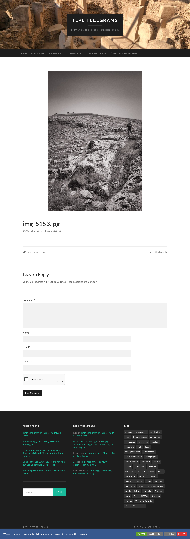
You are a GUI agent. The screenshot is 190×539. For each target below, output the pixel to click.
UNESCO (144, 496)
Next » (158, 251)
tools (127, 496)
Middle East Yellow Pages (85, 441)
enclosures (130, 442)
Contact (117, 53)
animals (128, 432)
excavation (143, 442)
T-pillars (158, 491)
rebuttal (142, 476)
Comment (29, 299)
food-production (132, 452)
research (138, 481)
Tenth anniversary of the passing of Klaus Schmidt (42, 434)
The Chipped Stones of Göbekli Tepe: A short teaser (44, 472)
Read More (170, 534)
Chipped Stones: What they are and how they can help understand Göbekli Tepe (44, 463)
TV (135, 496)
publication (130, 476)
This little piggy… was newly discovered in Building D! (42, 443)
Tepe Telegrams (95, 20)
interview (145, 461)
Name (27, 332)
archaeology (141, 432)
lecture (156, 461)
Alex (75, 461)
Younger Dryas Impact (135, 506)
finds (139, 447)
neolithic (152, 466)
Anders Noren (152, 527)
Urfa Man (155, 496)
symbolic (147, 491)
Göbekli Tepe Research (50, 53)
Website (27, 361)
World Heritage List (143, 501)
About (33, 53)
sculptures (130, 486)
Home (24, 53)
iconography (150, 456)
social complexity (155, 486)
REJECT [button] (181, 534)
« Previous (34, 251)
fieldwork (129, 447)
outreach (129, 471)
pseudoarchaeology (145, 471)
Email (26, 347)
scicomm (158, 481)
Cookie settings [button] (155, 534)
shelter (141, 486)
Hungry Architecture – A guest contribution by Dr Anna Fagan (93, 444)
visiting (128, 501)
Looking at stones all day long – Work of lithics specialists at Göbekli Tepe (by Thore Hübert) (43, 453)
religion (153, 476)
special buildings (132, 491)
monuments (140, 466)
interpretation (131, 461)
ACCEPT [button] (141, 534)
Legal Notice (130, 53)
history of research (133, 456)
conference (155, 437)
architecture (155, 432)
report (128, 481)
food (147, 447)
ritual (148, 481)
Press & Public (75, 53)
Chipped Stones (140, 437)
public (160, 471)
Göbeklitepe (149, 452)
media (128, 466)
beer (127, 437)
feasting (155, 442)
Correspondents (97, 53)
